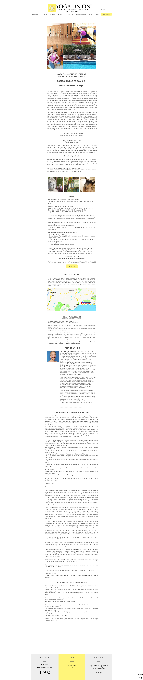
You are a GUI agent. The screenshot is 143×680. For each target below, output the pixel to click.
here (91, 402)
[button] (44, 14)
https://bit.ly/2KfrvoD (69, 396)
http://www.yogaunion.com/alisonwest (74, 387)
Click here (63, 135)
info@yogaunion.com (46, 667)
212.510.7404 (45, 664)
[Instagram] (104, 9)
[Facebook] (99, 9)
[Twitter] (102, 9)
